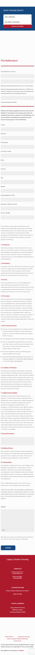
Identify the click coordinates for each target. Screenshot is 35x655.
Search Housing (18, 26)
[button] (30, 3)
